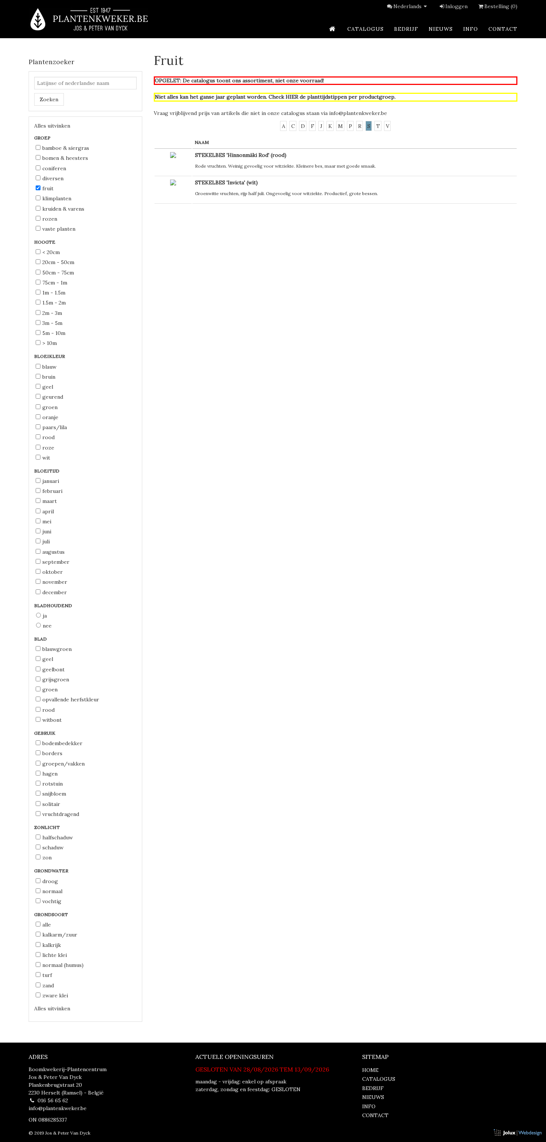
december (54, 592)
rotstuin (52, 783)
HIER (292, 96)
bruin (48, 376)
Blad (41, 639)
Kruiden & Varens (63, 208)
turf (47, 975)
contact (502, 29)
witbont (52, 720)
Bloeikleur (50, 356)
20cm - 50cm (58, 262)
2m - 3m (52, 313)
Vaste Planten (58, 229)
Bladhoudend (53, 605)
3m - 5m (52, 323)
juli (46, 541)
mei (46, 521)
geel (47, 387)
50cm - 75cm (58, 272)
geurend (52, 397)
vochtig (51, 901)
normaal (52, 891)
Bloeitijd (47, 471)
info (470, 29)
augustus (53, 552)
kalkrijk (51, 945)
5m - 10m (53, 333)
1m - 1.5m (53, 292)
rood (48, 437)
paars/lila (54, 427)
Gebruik (45, 733)
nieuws (441, 29)
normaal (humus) (63, 965)
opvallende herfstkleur (70, 699)
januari (50, 481)
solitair (51, 804)
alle (46, 924)
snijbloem (54, 793)
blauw (49, 366)
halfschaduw (57, 837)
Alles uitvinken (52, 125)
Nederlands (407, 6)
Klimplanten (56, 198)
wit (46, 457)
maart (49, 501)
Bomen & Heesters (65, 158)
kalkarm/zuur (59, 934)
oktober (52, 572)
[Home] (88, 19)
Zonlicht (47, 827)
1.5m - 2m (54, 302)
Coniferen (54, 168)
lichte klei (54, 955)
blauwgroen (57, 649)
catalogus (365, 29)
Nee (47, 625)
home (370, 1070)
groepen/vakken (63, 763)
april (48, 511)
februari (52, 491)
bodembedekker (62, 743)
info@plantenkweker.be (358, 113)
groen (50, 407)
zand (48, 985)
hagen (50, 773)
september (55, 562)
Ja (45, 615)
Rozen (49, 218)
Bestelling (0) (500, 6)
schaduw (53, 847)
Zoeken (49, 99)
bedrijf (406, 29)
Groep (43, 138)
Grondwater (51, 870)
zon (47, 857)
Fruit (47, 188)
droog (50, 881)
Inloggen (456, 6)
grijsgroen (55, 679)
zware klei (55, 995)
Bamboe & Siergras (65, 148)
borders (52, 753)
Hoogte (45, 242)
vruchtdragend (60, 814)
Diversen (53, 178)
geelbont (53, 669)
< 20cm (51, 252)
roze (48, 447)
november (54, 582)
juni (46, 531)
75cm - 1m (54, 282)
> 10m (49, 343)
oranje (50, 417)
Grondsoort (51, 914)
